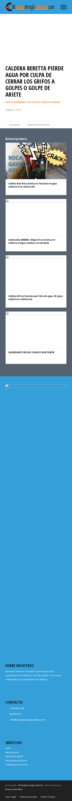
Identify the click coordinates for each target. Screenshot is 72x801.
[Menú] (62, 7)
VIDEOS (18, 109)
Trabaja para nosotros (16, 764)
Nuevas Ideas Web (13, 789)
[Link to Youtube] (64, 793)
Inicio (8, 748)
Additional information (38, 124)
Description (14, 124)
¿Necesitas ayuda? (14, 756)
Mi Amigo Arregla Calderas (30, 785)
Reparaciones (12, 752)
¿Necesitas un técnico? (16, 760)
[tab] (14, 124)
